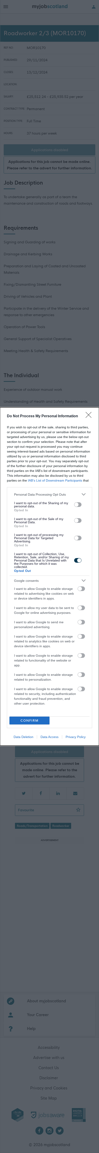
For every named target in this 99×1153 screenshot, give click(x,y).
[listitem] (49, 494)
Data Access (49, 737)
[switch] (78, 504)
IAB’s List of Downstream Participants (55, 480)
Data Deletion (23, 737)
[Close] (90, 416)
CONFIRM (29, 721)
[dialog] (49, 576)
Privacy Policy (76, 737)
